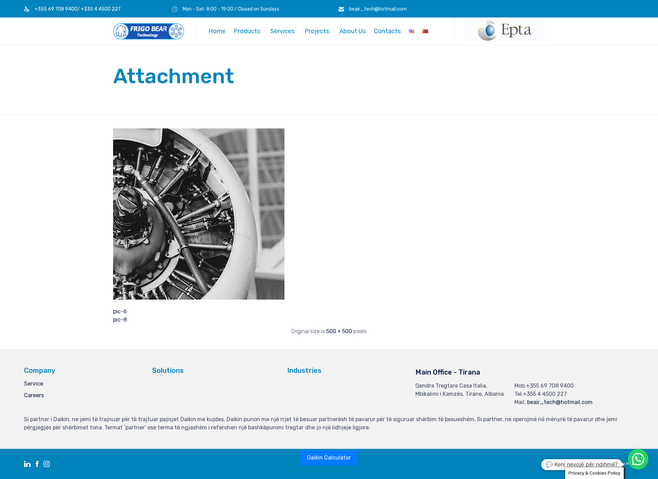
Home (217, 31)
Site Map (625, 463)
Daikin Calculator (329, 457)
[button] (505, 40)
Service (33, 383)
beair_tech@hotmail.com (560, 402)
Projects (317, 31)
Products (247, 31)
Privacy (564, 463)
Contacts (387, 31)
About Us (352, 31)
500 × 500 (339, 331)
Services (282, 31)
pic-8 (120, 319)
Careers (34, 395)
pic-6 (120, 311)
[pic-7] (198, 297)
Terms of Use (595, 463)
